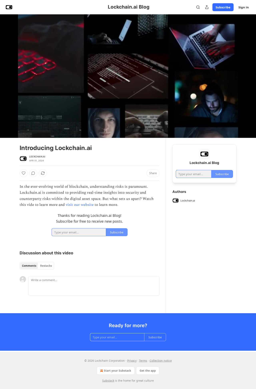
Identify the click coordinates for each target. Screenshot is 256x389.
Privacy (132, 360)
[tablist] (37, 266)
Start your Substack (117, 370)
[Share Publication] (207, 7)
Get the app (148, 370)
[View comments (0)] (246, 76)
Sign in (243, 7)
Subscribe (223, 7)
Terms (143, 360)
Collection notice (161, 360)
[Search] (198, 7)
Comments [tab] (29, 266)
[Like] (24, 173)
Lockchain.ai (37, 156)
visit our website (80, 205)
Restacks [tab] (46, 266)
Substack (108, 380)
